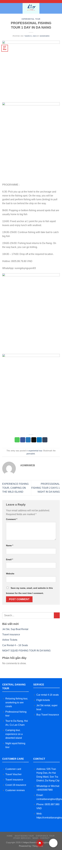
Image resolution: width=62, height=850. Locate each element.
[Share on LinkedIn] (39, 439)
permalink (30, 454)
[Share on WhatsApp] (17, 439)
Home (9, 836)
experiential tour (31, 19)
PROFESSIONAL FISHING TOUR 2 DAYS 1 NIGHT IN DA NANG (45, 488)
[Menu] (4, 8)
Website (10, 573)
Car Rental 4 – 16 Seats (15, 645)
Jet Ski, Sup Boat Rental (15, 629)
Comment (11, 519)
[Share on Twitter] (28, 439)
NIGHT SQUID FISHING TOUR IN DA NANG (26, 650)
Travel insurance (11, 634)
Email (9, 559)
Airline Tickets (9, 640)
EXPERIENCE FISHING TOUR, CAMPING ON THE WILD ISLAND (15, 488)
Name (9, 545)
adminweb (44, 36)
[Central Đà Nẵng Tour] (31, 8)
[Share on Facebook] (22, 439)
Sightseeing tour (24, 836)
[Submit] (57, 615)
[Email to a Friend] (33, 439)
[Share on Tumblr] (44, 439)
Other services (22, 838)
